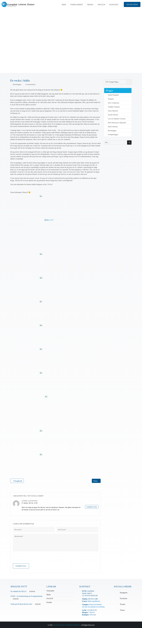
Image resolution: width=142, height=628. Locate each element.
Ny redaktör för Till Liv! (18, 591)
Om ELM (101, 5)
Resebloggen (17, 84)
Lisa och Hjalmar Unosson (116, 119)
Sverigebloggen (113, 134)
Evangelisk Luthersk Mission (66, 625)
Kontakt (113, 5)
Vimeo (122, 610)
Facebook (123, 598)
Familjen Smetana (114, 107)
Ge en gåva (132, 4)
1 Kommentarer (30, 84)
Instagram (123, 593)
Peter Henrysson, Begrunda (117, 123)
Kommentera (91, 507)
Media (90, 5)
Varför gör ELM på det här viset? (21, 604)
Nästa (95, 481)
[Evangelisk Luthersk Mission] (18, 4)
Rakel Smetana (113, 126)
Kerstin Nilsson (113, 115)
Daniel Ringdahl (113, 95)
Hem (64, 5)
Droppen (111, 99)
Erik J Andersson (113, 103)
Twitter (122, 604)
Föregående (18, 481)
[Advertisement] (71, 57)
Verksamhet (76, 5)
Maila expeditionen (93, 601)
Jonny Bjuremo (113, 111)
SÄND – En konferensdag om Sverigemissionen (26, 596)
